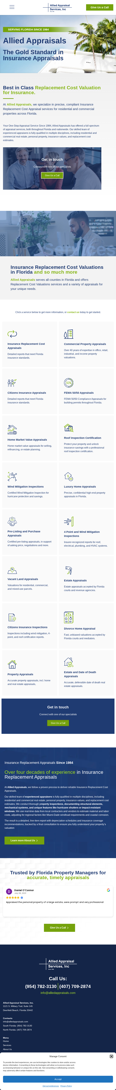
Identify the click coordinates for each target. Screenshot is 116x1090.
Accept (58, 1079)
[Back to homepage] (58, 964)
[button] (111, 1056)
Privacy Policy (66, 1086)
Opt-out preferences (51, 1086)
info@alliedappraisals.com (58, 992)
